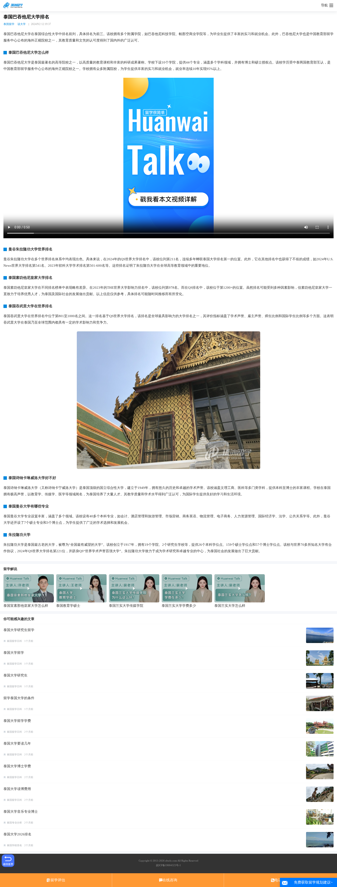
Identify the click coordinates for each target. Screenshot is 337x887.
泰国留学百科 (14, 641)
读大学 (21, 24)
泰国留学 (8, 24)
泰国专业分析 (14, 822)
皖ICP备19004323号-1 (168, 865)
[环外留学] (13, 5)
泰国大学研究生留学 (18, 630)
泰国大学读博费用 (17, 789)
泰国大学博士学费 (17, 766)
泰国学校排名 (14, 845)
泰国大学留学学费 (17, 721)
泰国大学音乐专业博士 (20, 811)
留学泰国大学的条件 (18, 698)
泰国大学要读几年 (17, 743)
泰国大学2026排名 (17, 834)
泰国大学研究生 (15, 675)
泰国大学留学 (13, 652)
